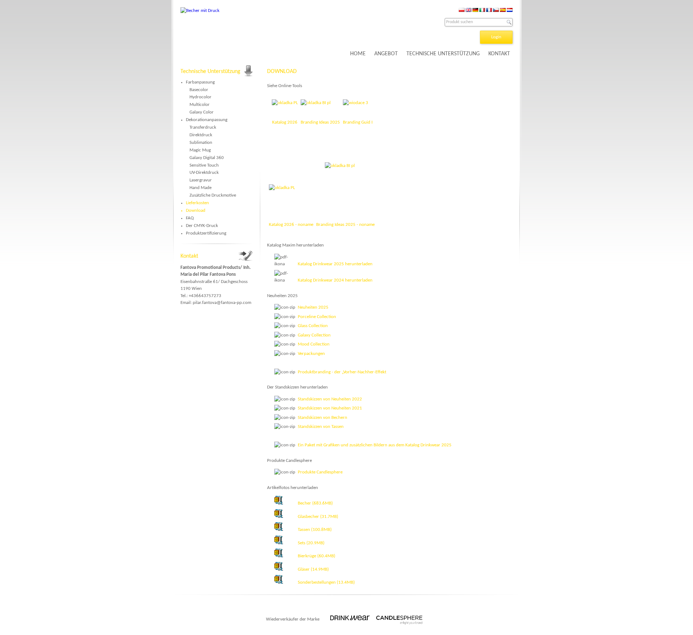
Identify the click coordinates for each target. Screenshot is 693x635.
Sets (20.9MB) (311, 543)
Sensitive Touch (204, 165)
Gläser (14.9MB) (313, 569)
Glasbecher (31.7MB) (318, 516)
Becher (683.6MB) (315, 503)
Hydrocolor (200, 97)
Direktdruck (200, 135)
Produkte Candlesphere (320, 472)
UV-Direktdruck (204, 172)
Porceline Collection (317, 316)
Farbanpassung (200, 82)
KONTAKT (499, 54)
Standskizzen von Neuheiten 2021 (330, 408)
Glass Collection (313, 325)
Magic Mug (200, 150)
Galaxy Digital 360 (206, 157)
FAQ (190, 218)
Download (195, 210)
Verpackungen (311, 353)
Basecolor (198, 89)
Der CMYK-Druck (202, 225)
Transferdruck (202, 127)
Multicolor (199, 104)
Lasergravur (200, 180)
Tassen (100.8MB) (315, 529)
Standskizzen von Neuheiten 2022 (330, 399)
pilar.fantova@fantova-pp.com (222, 302)
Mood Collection (314, 344)
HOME (358, 54)
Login (496, 37)
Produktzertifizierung (206, 233)
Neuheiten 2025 (313, 307)
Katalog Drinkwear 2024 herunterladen (335, 280)
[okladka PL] (282, 187)
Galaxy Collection (314, 335)
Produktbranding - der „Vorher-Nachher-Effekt (342, 372)
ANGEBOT (386, 54)
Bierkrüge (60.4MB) (316, 556)
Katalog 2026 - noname (291, 224)
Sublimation (200, 142)
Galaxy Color (201, 112)
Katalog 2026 (284, 122)
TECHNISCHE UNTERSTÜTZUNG (443, 54)
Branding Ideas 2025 (320, 122)
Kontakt (189, 256)
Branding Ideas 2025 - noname (345, 224)
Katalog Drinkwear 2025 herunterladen (335, 264)
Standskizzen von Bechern (322, 417)
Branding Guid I (357, 122)
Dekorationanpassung (206, 119)
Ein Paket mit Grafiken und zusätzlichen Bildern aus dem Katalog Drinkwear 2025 (375, 445)
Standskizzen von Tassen (321, 426)
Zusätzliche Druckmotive (212, 195)
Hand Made (200, 187)
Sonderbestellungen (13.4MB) (326, 582)
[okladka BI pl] (345, 184)
